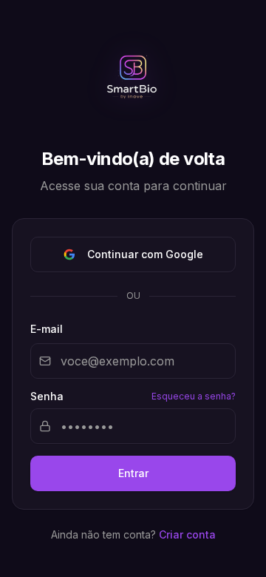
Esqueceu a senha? (193, 396)
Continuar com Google (145, 254)
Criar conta (187, 534)
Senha (47, 396)
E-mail (46, 329)
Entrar (133, 473)
